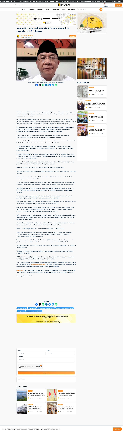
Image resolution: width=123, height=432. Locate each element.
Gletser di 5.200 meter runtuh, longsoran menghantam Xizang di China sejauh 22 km (73, 1)
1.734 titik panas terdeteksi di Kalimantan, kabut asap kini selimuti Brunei (27, 1)
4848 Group (20, 270)
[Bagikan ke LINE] (43, 85)
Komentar (20, 356)
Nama (19, 350)
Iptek (47, 9)
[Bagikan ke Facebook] (36, 85)
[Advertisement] (46, 99)
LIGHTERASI (71, 9)
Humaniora (40, 9)
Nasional (24, 9)
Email (48, 350)
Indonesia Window (27, 35)
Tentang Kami (12, 5)
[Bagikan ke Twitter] (40, 85)
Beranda (5, 5)
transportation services (38, 264)
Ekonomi (32, 9)
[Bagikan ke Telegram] (53, 85)
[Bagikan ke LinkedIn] (46, 85)
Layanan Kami (21, 5)
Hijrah (63, 9)
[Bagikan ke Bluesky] (49, 85)
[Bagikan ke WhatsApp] (56, 85)
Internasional (55, 9)
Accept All (117, 429)
